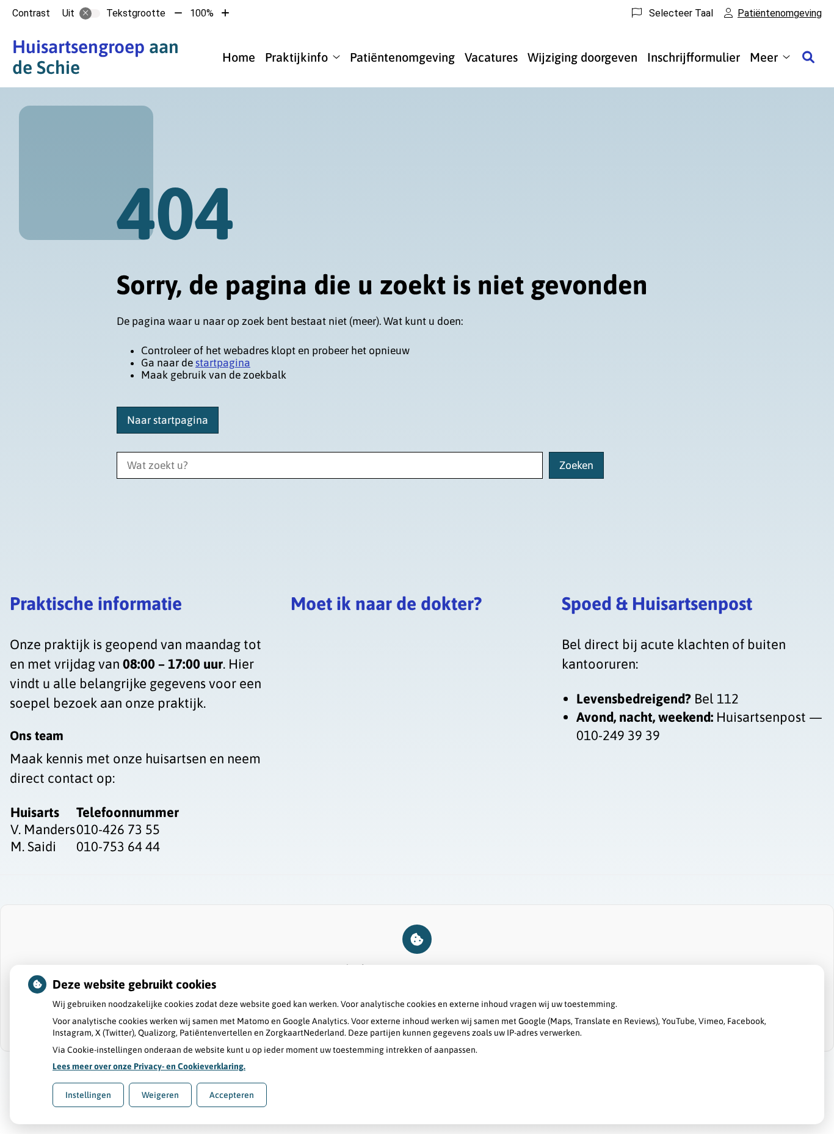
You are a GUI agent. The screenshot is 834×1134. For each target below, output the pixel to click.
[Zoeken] (808, 56)
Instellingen (88, 1095)
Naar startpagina (167, 420)
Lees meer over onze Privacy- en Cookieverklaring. (149, 1066)
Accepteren (231, 1095)
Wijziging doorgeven (582, 57)
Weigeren (160, 1095)
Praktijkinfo (296, 57)
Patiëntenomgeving (402, 57)
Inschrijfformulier (693, 57)
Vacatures (491, 57)
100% (202, 13)
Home (238, 57)
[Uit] (89, 13)
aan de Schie (95, 57)
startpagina (222, 363)
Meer (764, 57)
